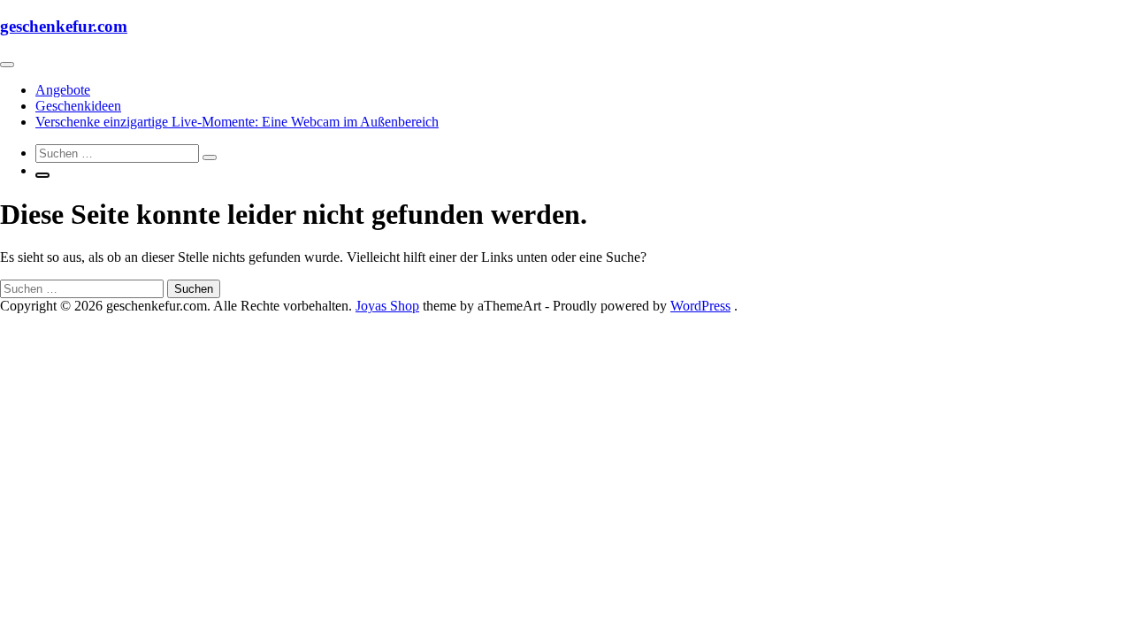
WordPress (700, 305)
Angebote (62, 89)
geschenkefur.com (63, 26)
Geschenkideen (78, 105)
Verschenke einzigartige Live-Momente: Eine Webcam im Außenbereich (237, 121)
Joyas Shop (387, 305)
